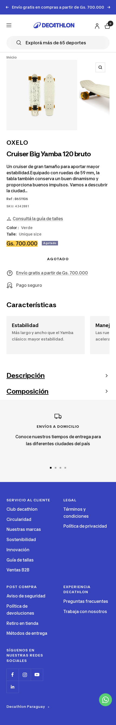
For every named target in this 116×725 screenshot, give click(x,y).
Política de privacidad (85, 526)
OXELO (17, 142)
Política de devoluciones (20, 610)
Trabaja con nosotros (85, 611)
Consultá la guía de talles (38, 218)
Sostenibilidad (21, 539)
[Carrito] (107, 25)
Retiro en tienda (22, 623)
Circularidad (18, 519)
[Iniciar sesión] (96, 25)
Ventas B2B (17, 569)
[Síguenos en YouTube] (37, 675)
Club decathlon (21, 509)
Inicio (11, 57)
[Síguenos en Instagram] (25, 675)
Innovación (17, 549)
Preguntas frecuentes (85, 601)
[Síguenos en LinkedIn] (12, 687)
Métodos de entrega (26, 633)
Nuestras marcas (23, 529)
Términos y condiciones (76, 513)
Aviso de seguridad (25, 596)
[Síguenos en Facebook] (12, 675)
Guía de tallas (20, 560)
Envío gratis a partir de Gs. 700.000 (52, 273)
